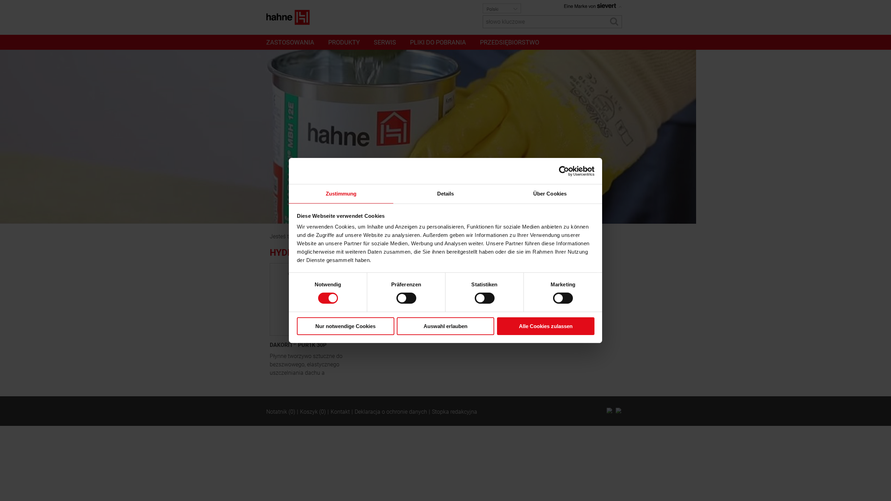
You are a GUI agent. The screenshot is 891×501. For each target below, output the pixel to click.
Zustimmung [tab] (341, 194)
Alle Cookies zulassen (546, 326)
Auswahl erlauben (445, 326)
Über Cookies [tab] (550, 194)
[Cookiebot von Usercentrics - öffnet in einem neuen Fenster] (564, 171)
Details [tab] (445, 194)
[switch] (406, 298)
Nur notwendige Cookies (345, 326)
